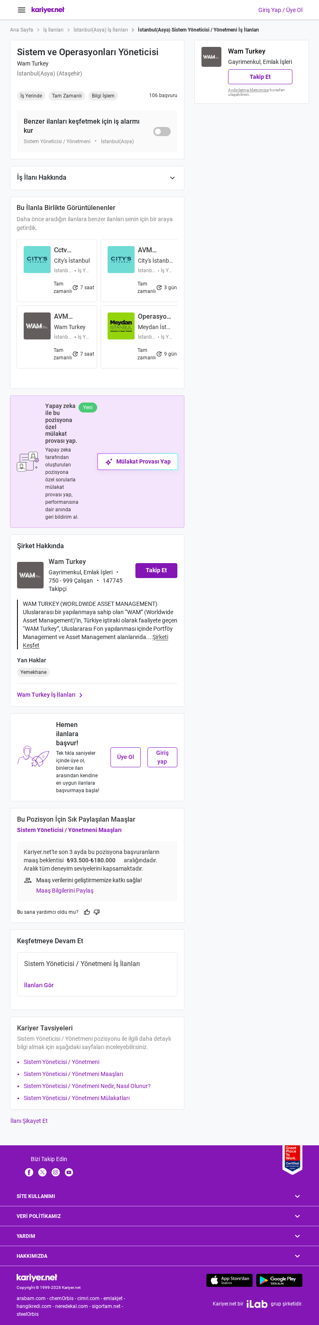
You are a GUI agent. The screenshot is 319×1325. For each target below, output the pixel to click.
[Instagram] (56, 1172)
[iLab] (257, 1304)
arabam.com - (33, 1298)
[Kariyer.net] (37, 1277)
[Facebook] (29, 1172)
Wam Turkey (33, 63)
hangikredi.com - (36, 1306)
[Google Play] (279, 1280)
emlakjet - (114, 1298)
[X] (42, 1172)
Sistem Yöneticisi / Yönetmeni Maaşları (69, 830)
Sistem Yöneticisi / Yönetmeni (61, 1062)
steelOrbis (28, 1314)
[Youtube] (69, 1172)
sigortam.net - (108, 1306)
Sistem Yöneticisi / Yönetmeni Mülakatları (77, 1098)
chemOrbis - (63, 1298)
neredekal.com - (73, 1306)
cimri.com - (90, 1298)
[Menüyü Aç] (22, 10)
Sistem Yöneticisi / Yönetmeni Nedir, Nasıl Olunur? (87, 1086)
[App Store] (229, 1280)
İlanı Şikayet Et (29, 1121)
